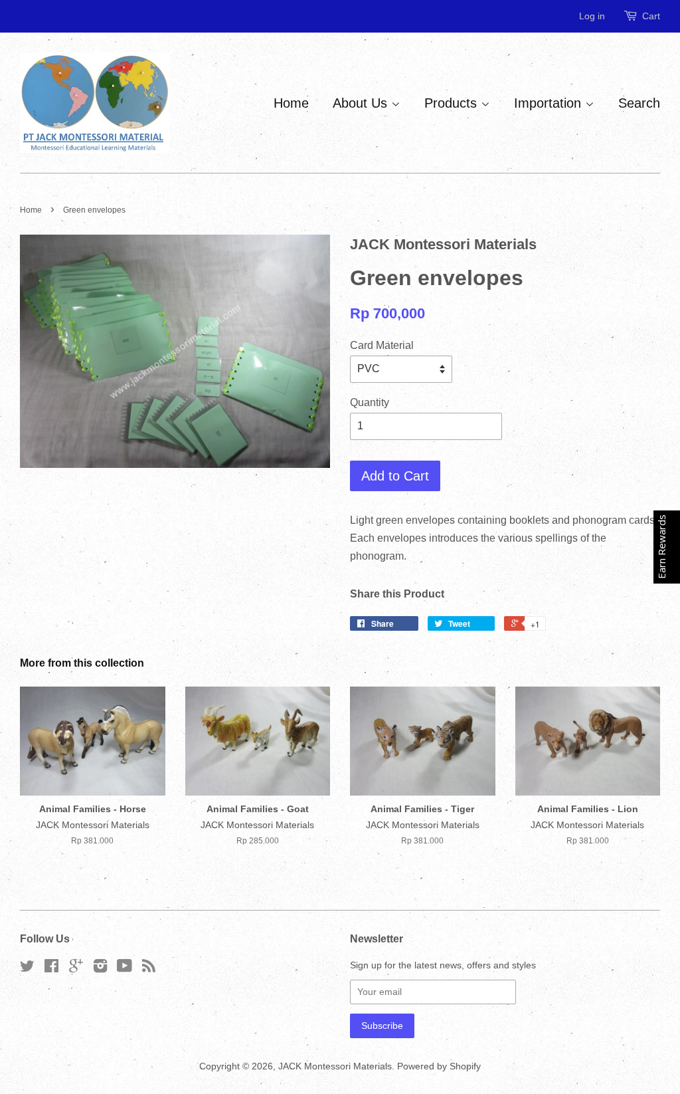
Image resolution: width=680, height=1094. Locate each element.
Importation (549, 103)
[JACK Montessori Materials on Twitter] (27, 969)
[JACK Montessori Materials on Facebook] (51, 969)
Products (452, 103)
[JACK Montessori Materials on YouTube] (124, 969)
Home (291, 103)
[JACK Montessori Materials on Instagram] (100, 969)
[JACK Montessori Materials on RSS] (148, 969)
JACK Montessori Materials (335, 1066)
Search (639, 103)
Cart (651, 16)
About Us (362, 103)
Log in (592, 16)
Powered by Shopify (439, 1066)
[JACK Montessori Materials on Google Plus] (76, 969)
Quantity (369, 402)
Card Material (382, 345)
